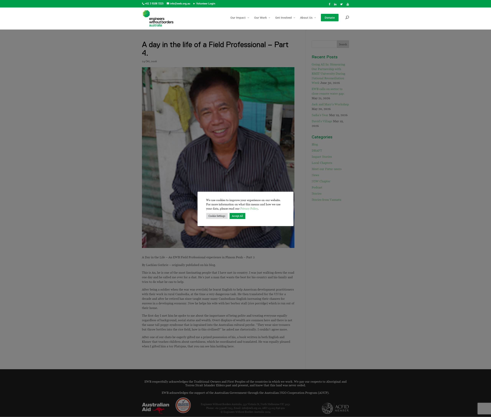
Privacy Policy (249, 208)
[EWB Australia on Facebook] (329, 5)
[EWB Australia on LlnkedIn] (335, 5)
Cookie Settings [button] (216, 215)
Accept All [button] (237, 215)
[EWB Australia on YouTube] (348, 5)
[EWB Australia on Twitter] (341, 5)
